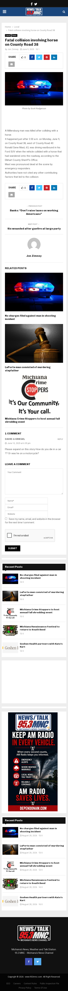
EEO (8, 983)
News (14, 35)
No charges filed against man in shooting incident (38, 576)
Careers (17, 983)
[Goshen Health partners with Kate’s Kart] (10, 647)
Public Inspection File (49, 983)
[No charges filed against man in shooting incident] (10, 579)
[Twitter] (37, 961)
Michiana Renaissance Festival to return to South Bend (40, 628)
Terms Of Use (40, 988)
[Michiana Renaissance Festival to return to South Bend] (10, 630)
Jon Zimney (13, 49)
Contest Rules (30, 983)
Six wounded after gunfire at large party (34, 228)
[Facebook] (28, 961)
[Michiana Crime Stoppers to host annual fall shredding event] (10, 613)
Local (8, 35)
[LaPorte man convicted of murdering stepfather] (10, 596)
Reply (60, 439)
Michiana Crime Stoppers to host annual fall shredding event (39, 611)
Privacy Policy (25, 988)
